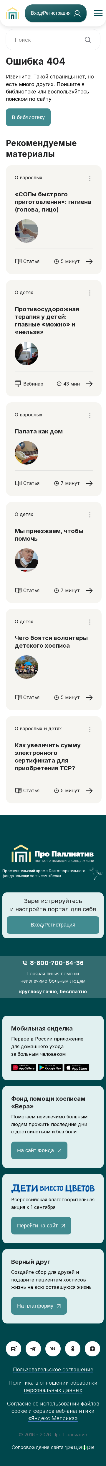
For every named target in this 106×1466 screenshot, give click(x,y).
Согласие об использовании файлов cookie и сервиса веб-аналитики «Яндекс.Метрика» (53, 1410)
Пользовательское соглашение (53, 1369)
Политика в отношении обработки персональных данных (53, 1386)
